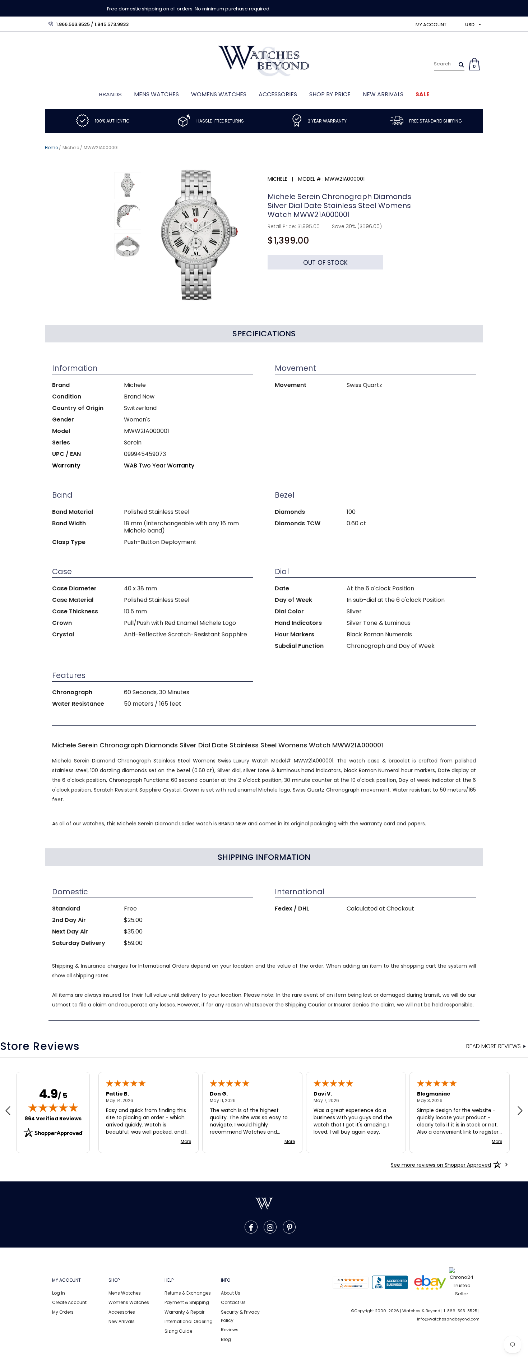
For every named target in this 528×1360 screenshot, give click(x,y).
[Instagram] (270, 1227)
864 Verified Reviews (53, 1118)
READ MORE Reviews (493, 1046)
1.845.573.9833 (111, 24)
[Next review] (520, 1111)
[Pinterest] (289, 1227)
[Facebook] (251, 1227)
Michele (70, 147)
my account (431, 24)
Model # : (311, 179)
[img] (53, 1107)
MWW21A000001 (101, 147)
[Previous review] (8, 1111)
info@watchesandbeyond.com (448, 1319)
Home (51, 147)
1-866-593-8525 (460, 1311)
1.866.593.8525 (73, 24)
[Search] (461, 64)
